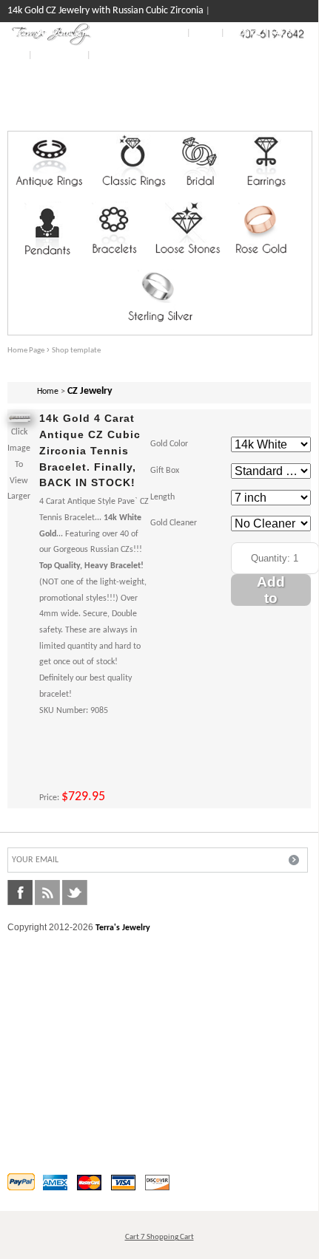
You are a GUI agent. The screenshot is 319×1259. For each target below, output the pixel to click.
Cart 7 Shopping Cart (159, 1237)
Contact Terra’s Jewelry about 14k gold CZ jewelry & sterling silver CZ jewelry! (149, 88)
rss (47, 892)
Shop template (76, 351)
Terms (205, 32)
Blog (16, 55)
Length (162, 497)
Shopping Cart (282, 119)
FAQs (281, 32)
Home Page (25, 351)
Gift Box (164, 470)
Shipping (244, 32)
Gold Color (169, 444)
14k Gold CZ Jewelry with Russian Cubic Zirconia (105, 10)
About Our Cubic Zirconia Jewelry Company (95, 32)
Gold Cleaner (173, 523)
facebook (20, 892)
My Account (59, 55)
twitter (74, 892)
